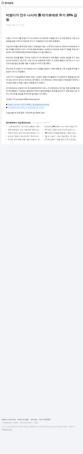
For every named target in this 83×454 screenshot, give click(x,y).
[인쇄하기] (77, 31)
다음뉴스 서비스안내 (9, 419)
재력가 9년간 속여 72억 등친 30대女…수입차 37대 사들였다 (25, 133)
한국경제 (9, 3)
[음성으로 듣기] (64, 31)
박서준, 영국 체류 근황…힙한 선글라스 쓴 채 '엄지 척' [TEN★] (25, 139)
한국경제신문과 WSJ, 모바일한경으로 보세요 (26, 107)
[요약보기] (60, 31)
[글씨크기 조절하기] (73, 31)
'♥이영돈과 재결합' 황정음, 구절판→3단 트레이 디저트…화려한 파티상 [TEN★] (61, 133)
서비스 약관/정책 (44, 419)
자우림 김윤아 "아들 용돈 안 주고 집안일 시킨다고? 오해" (61, 139)
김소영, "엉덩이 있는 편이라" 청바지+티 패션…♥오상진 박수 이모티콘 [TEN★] (25, 136)
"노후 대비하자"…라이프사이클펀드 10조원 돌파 (25, 126)
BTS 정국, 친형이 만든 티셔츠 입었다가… (60, 130)
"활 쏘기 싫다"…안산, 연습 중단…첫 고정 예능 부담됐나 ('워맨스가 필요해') (61, 136)
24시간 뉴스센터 (23, 419)
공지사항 (34, 419)
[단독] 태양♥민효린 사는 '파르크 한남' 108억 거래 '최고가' (61, 126)
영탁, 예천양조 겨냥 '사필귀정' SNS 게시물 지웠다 (25, 130)
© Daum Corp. (7, 430)
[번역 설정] (69, 31)
